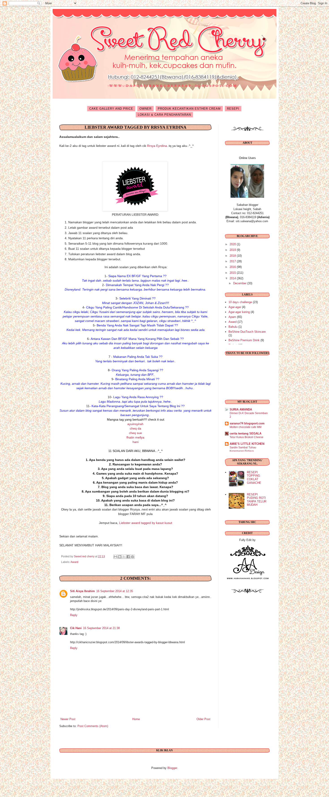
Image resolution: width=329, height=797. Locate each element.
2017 (233, 261)
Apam (232, 317)
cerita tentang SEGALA (245, 433)
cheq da (135, 428)
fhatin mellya (135, 437)
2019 (233, 250)
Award (74, 561)
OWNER (145, 108)
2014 (233, 278)
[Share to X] (124, 556)
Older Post (203, 719)
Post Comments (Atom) (92, 726)
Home (136, 719)
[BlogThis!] (120, 556)
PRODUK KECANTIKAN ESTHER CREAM (189, 108)
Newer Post (67, 719)
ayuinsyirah (135, 424)
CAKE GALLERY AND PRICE (111, 108)
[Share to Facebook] (128, 556)
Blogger (172, 768)
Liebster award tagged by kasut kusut (145, 523)
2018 (233, 255)
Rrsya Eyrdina (157, 146)
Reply (73, 615)
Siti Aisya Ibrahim (82, 591)
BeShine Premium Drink (244, 340)
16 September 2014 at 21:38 (101, 628)
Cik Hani (76, 628)
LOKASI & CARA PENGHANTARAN (164, 114)
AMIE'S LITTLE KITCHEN (247, 443)
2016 (233, 267)
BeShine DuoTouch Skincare (247, 331)
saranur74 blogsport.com (247, 423)
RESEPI (233, 108)
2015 (233, 272)
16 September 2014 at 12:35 (114, 591)
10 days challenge (240, 302)
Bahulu (233, 326)
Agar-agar (235, 307)
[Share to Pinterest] (132, 556)
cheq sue (135, 433)
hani (135, 442)
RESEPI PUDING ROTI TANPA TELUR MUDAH (256, 500)
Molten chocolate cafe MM (245, 427)
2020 (233, 244)
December (240, 283)
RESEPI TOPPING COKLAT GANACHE (254, 477)
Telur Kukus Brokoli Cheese (246, 437)
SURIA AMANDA (241, 409)
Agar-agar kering (239, 312)
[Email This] (115, 556)
